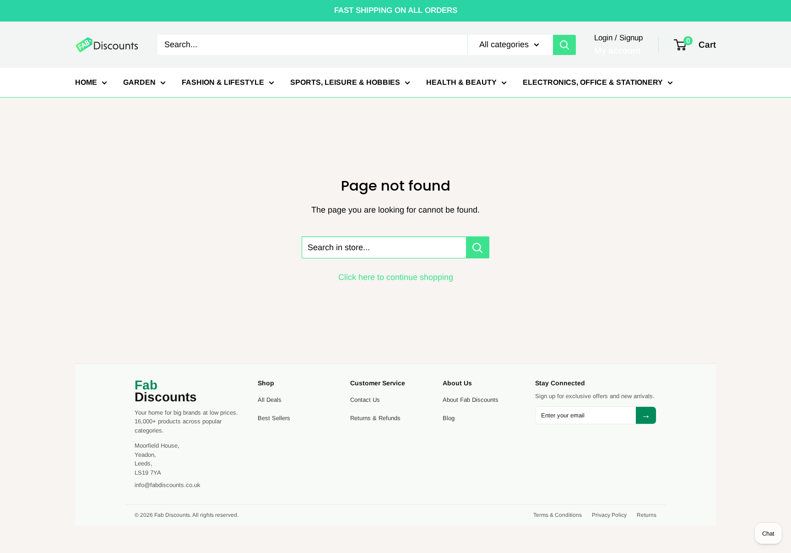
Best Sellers (274, 418)
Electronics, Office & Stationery (593, 82)
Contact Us (365, 399)
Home (86, 82)
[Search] (564, 44)
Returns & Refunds (375, 418)
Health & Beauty (461, 82)
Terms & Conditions (557, 515)
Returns (646, 515)
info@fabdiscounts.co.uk (167, 485)
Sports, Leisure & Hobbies (345, 82)
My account (617, 50)
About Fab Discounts (470, 399)
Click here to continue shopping (395, 277)
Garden (139, 82)
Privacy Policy (609, 515)
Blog (449, 418)
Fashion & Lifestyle (223, 82)
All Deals (270, 399)
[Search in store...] (477, 247)
